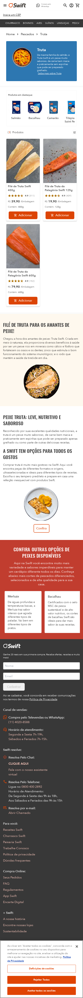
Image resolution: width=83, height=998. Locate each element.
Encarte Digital (13, 902)
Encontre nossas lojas (18, 925)
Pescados (27, 34)
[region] (41, 969)
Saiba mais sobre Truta (49, 73)
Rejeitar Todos (41, 979)
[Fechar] (77, 946)
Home (10, 34)
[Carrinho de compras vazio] (77, 5)
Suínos (49, 23)
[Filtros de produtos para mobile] (74, 132)
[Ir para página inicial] (17, 5)
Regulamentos (13, 890)
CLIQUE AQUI (18, 764)
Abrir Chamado (19, 813)
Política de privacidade (19, 854)
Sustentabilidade (15, 931)
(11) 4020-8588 (19, 722)
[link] (12, 15)
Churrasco (12, 23)
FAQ (6, 884)
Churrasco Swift (14, 836)
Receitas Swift (12, 830)
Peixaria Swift (12, 842)
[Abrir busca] (65, 5)
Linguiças (63, 23)
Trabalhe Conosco (16, 848)
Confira (41, 528)
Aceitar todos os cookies (41, 990)
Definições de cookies (41, 968)
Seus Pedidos (12, 877)
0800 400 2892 (31, 787)
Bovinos (28, 23)
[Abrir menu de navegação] (5, 5)
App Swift (10, 896)
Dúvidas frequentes (16, 860)
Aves (39, 23)
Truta (43, 34)
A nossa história (14, 919)
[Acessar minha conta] (71, 5)
